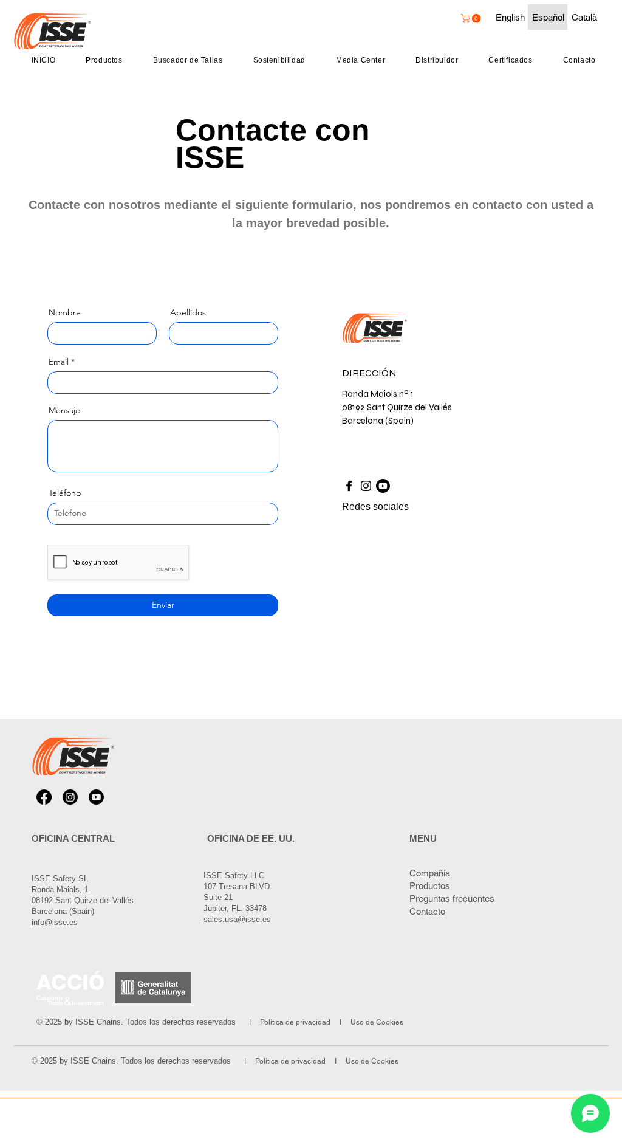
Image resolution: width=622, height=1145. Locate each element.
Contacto (427, 911)
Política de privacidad (296, 1022)
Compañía (429, 873)
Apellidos (188, 312)
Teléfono (65, 493)
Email (59, 361)
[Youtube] (383, 486)
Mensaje (64, 410)
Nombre (65, 312)
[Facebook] (349, 486)
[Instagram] (366, 486)
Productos (429, 886)
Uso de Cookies (376, 1022)
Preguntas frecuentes (451, 898)
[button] (472, 18)
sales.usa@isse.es (237, 919)
